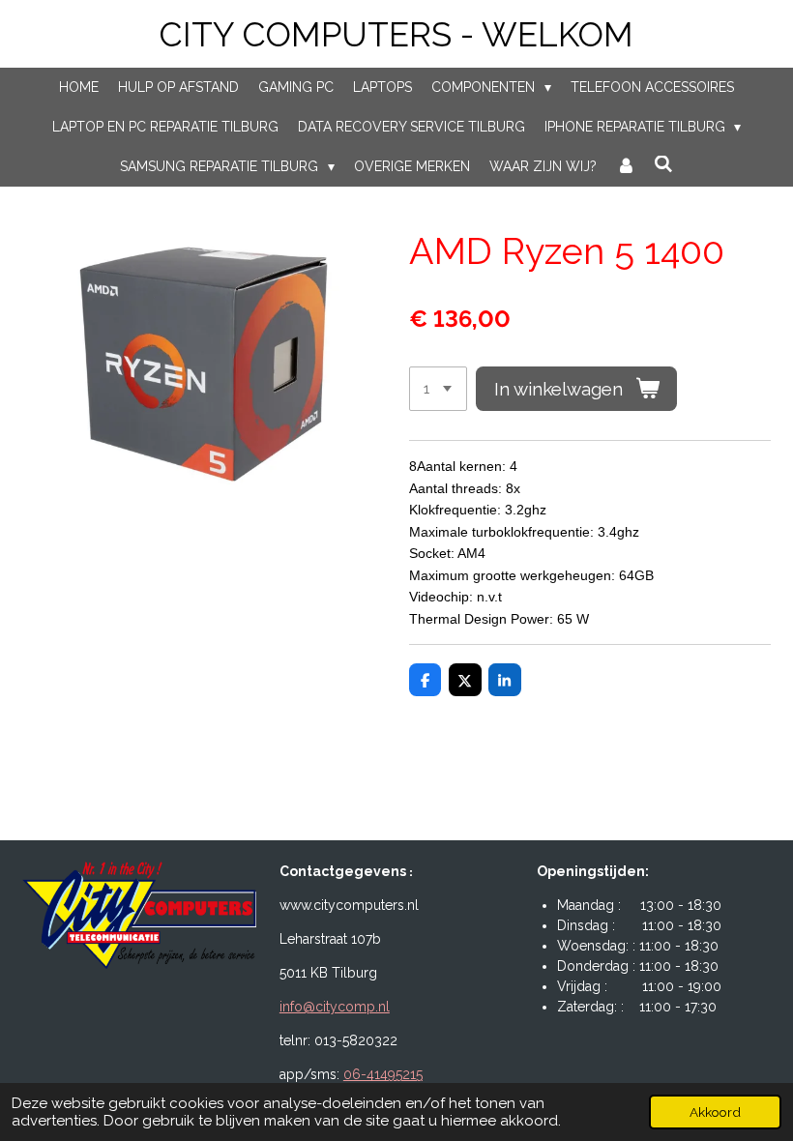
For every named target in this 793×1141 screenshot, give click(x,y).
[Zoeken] (663, 164)
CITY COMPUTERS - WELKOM (396, 34)
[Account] (625, 167)
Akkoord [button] (715, 1112)
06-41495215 (383, 1074)
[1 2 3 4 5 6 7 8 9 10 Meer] (438, 389)
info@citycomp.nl (334, 1006)
